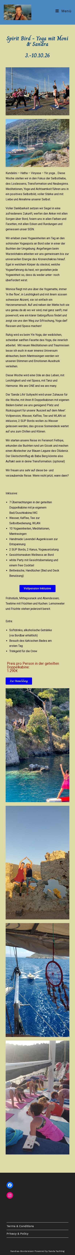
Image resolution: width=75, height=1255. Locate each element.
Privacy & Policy (17, 1233)
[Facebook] (10, 1185)
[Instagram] (10, 1195)
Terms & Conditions (20, 1226)
